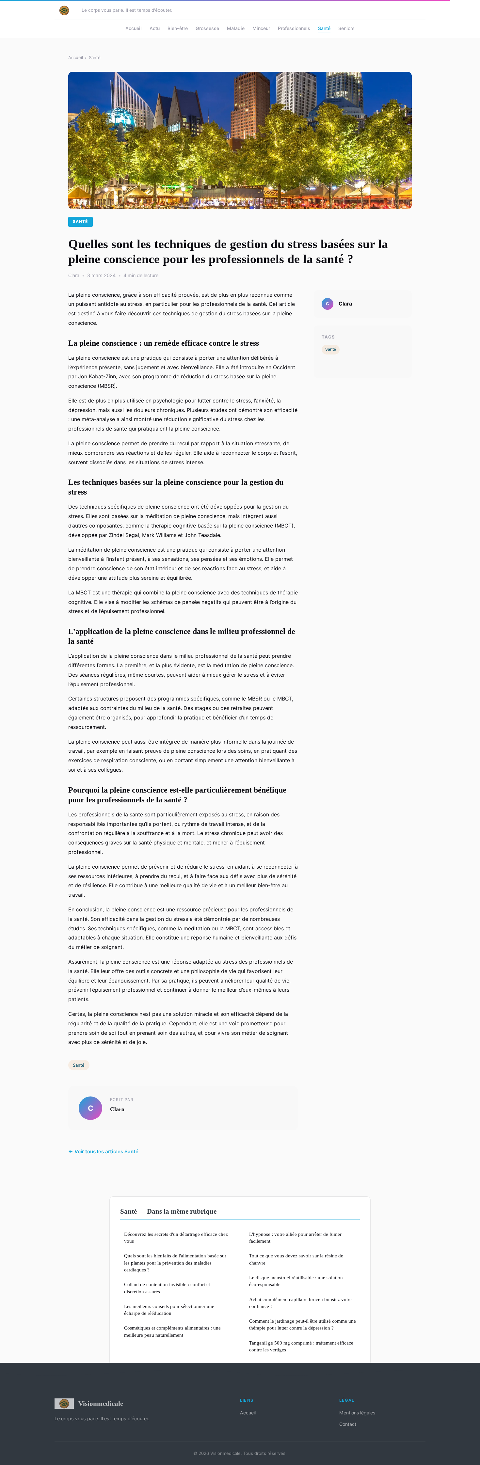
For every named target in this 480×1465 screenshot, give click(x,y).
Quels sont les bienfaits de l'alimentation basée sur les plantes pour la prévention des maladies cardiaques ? (175, 1262)
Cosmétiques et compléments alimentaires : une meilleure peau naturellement (172, 1331)
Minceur (261, 28)
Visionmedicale (100, 1403)
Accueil (133, 28)
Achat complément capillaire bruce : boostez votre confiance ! (300, 1303)
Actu (155, 28)
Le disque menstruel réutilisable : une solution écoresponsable (296, 1281)
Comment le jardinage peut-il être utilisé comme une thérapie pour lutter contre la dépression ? (302, 1324)
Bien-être (178, 28)
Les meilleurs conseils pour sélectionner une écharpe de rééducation (169, 1309)
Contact (347, 1424)
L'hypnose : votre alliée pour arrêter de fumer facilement (295, 1237)
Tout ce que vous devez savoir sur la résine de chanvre (296, 1259)
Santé (324, 28)
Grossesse (207, 28)
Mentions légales (357, 1412)
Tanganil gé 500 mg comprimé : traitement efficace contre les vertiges (301, 1346)
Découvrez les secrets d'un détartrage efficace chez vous (176, 1237)
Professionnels (294, 28)
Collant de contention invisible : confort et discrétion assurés (167, 1288)
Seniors (346, 28)
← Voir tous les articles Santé (103, 1151)
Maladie (236, 28)
